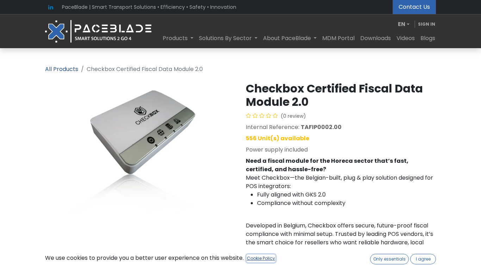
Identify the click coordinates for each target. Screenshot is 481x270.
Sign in (426, 24)
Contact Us (414, 7)
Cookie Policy (261, 258)
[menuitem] (178, 38)
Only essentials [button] (389, 259)
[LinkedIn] (50, 7)
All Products (61, 69)
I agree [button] (423, 259)
